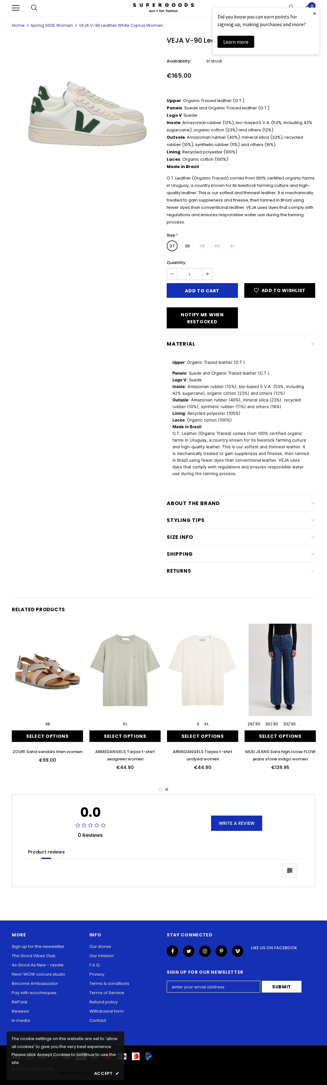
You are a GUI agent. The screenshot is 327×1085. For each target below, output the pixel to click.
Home (18, 25)
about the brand (193, 503)
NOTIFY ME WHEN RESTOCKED (202, 318)
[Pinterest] (221, 951)
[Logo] (163, 7)
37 (172, 246)
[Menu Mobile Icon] (15, 8)
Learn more (235, 42)
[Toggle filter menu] (289, 870)
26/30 (253, 724)
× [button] (314, 13)
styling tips (186, 520)
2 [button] (166, 789)
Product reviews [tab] (46, 852)
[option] (86, 110)
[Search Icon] (34, 8)
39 (202, 246)
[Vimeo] (237, 951)
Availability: (179, 61)
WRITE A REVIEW (237, 823)
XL (125, 724)
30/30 (271, 724)
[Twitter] (188, 951)
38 (187, 246)
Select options (47, 736)
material (181, 344)
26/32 (306, 724)
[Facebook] (172, 951)
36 (47, 724)
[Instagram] (205, 951)
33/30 (289, 724)
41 (232, 246)
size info (180, 537)
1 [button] (160, 789)
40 (217, 246)
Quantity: (176, 263)
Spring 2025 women (52, 25)
